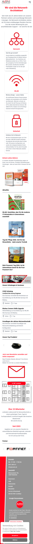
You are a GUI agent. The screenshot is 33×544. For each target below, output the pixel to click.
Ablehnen (15, 540)
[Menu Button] (29, 2)
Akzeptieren (15, 535)
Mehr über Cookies (15, 531)
